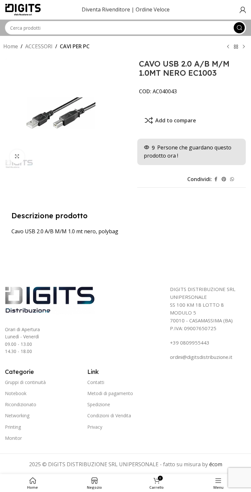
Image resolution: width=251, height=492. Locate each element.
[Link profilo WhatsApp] (232, 179)
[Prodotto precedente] (228, 47)
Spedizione (98, 404)
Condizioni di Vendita (109, 415)
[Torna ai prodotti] (236, 47)
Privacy (94, 427)
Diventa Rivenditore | (108, 9)
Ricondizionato (20, 404)
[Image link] (50, 299)
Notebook (15, 393)
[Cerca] (239, 27)
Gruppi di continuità (25, 382)
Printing (13, 427)
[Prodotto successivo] (244, 47)
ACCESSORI (39, 46)
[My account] (242, 9)
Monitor (13, 438)
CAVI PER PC (75, 46)
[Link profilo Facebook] (216, 179)
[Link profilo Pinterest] (224, 179)
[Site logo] (23, 9)
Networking (17, 415)
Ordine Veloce (153, 9)
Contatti (95, 382)
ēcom (215, 464)
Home (10, 46)
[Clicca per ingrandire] (17, 156)
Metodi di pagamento (110, 393)
